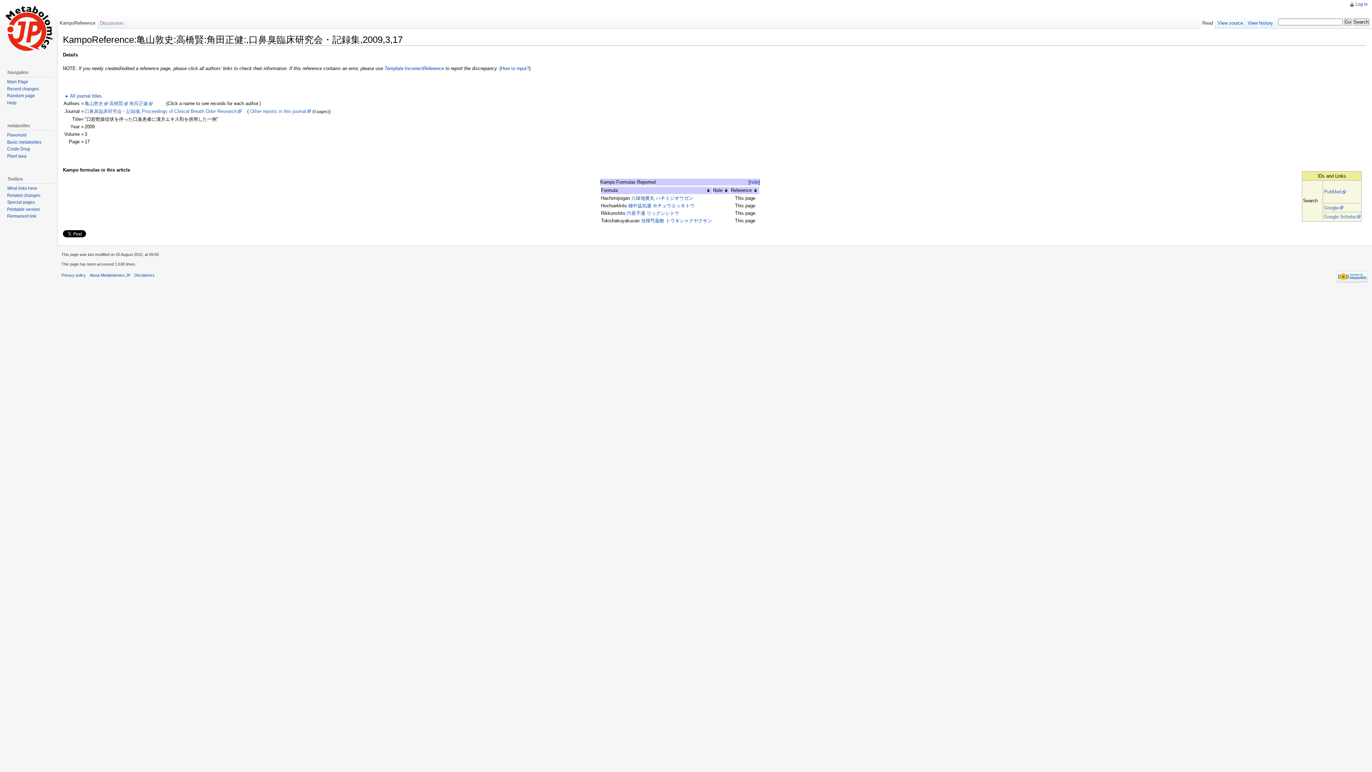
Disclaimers (144, 275)
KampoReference (77, 23)
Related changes (23, 195)
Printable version (23, 209)
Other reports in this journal (278, 111)
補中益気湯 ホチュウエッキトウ (661, 205)
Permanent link (21, 216)
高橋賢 (116, 103)
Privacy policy (73, 275)
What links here (22, 188)
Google (1331, 208)
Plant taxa (16, 156)
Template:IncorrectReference (414, 68)
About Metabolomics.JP (110, 275)
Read (1207, 23)
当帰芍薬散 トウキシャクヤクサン (676, 220)
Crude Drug (18, 149)
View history (1260, 23)
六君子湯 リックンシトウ (653, 213)
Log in (1362, 4)
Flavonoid (16, 135)
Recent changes (23, 88)
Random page (21, 95)
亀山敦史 (94, 103)
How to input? (515, 68)
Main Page (17, 81)
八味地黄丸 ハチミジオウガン (662, 198)
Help (11, 102)
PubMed (1332, 191)
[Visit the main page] (28, 28)
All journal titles (86, 96)
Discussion (111, 23)
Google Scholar (1340, 216)
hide (754, 182)
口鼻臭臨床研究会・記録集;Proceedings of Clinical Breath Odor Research (161, 111)
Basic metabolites (24, 142)
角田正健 (138, 103)
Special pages (21, 202)
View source (1230, 23)
